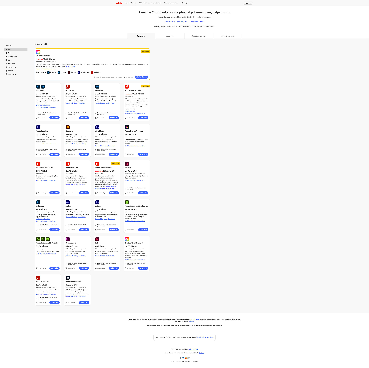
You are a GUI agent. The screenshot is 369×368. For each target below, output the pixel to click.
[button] (180, 358)
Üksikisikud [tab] (141, 36)
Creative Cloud (170, 22)
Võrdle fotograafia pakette (43, 105)
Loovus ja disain (129, 3)
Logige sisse (247, 3)
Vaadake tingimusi (70, 66)
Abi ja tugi (184, 3)
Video (202, 22)
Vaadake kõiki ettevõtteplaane (205, 337)
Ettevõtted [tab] (170, 36)
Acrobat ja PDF (182, 22)
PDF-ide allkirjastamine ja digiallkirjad (149, 3)
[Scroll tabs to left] (1, 36)
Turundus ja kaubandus (170, 3)
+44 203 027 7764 (193, 349)
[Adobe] (119, 3)
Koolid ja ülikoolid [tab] (227, 36)
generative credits (194, 319)
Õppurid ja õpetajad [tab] (199, 36)
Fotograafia (194, 22)
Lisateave (191, 321)
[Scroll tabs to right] (367, 36)
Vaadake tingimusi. (130, 111)
